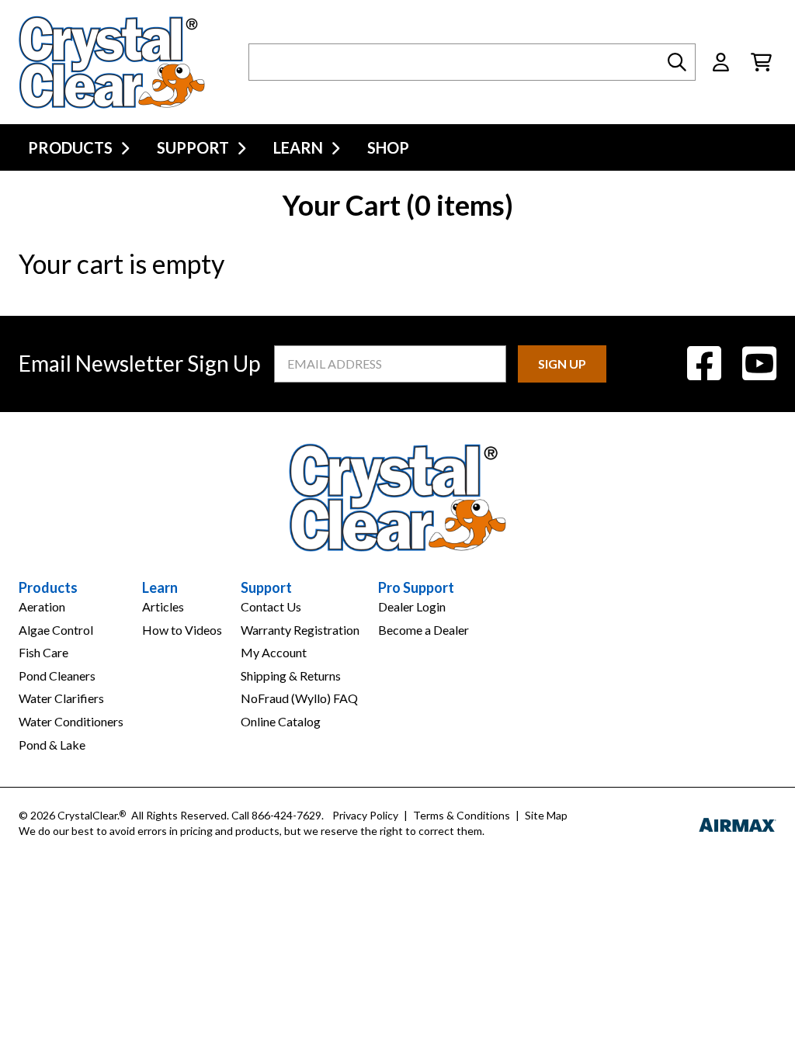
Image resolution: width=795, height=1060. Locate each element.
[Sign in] (721, 62)
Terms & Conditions (461, 815)
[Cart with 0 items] (761, 62)
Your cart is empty (121, 264)
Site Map (546, 815)
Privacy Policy (365, 815)
